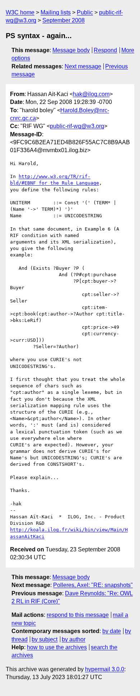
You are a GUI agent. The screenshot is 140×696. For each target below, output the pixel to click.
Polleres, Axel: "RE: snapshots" (93, 585)
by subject (44, 639)
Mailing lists (56, 12)
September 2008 (63, 20)
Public (85, 12)
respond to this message (78, 615)
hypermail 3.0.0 (104, 669)
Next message (83, 66)
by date (111, 631)
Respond (105, 50)
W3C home (20, 12)
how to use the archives (57, 647)
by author (73, 639)
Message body (71, 50)
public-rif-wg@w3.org (77, 126)
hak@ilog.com (91, 94)
